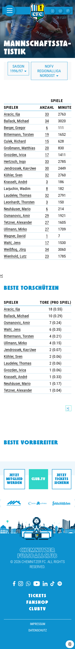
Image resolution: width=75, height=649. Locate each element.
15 (47, 141)
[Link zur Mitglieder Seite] (68, 10)
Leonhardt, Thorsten (19, 202)
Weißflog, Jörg (15, 249)
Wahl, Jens (12, 242)
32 (47, 175)
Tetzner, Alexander (18, 222)
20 (47, 148)
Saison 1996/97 (17, 68)
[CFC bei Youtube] (36, 583)
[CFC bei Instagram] (20, 583)
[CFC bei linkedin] (45, 583)
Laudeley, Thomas (17, 195)
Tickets (37, 596)
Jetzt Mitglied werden (14, 479)
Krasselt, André (15, 181)
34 (47, 121)
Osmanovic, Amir (17, 215)
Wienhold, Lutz (15, 256)
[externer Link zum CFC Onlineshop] (61, 10)
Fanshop (37, 602)
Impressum (37, 624)
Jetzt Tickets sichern (61, 479)
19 (47, 134)
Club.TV (38, 479)
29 (47, 215)
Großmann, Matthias (19, 148)
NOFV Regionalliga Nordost (49, 71)
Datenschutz (37, 630)
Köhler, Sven (13, 175)
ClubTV (37, 609)
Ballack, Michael (16, 121)
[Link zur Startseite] (37, 20)
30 (47, 168)
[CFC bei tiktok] (52, 583)
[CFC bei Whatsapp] (28, 583)
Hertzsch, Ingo (15, 161)
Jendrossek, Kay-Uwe (20, 168)
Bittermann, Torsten (19, 134)
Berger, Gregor (14, 127)
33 (47, 114)
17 (47, 154)
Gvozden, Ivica (15, 154)
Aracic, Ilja (12, 114)
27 (47, 222)
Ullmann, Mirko (15, 229)
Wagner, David (15, 236)
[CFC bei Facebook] (14, 583)
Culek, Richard (15, 141)
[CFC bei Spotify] (59, 583)
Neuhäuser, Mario (17, 209)
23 (47, 256)
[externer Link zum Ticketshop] (53, 10)
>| (1, 275)
